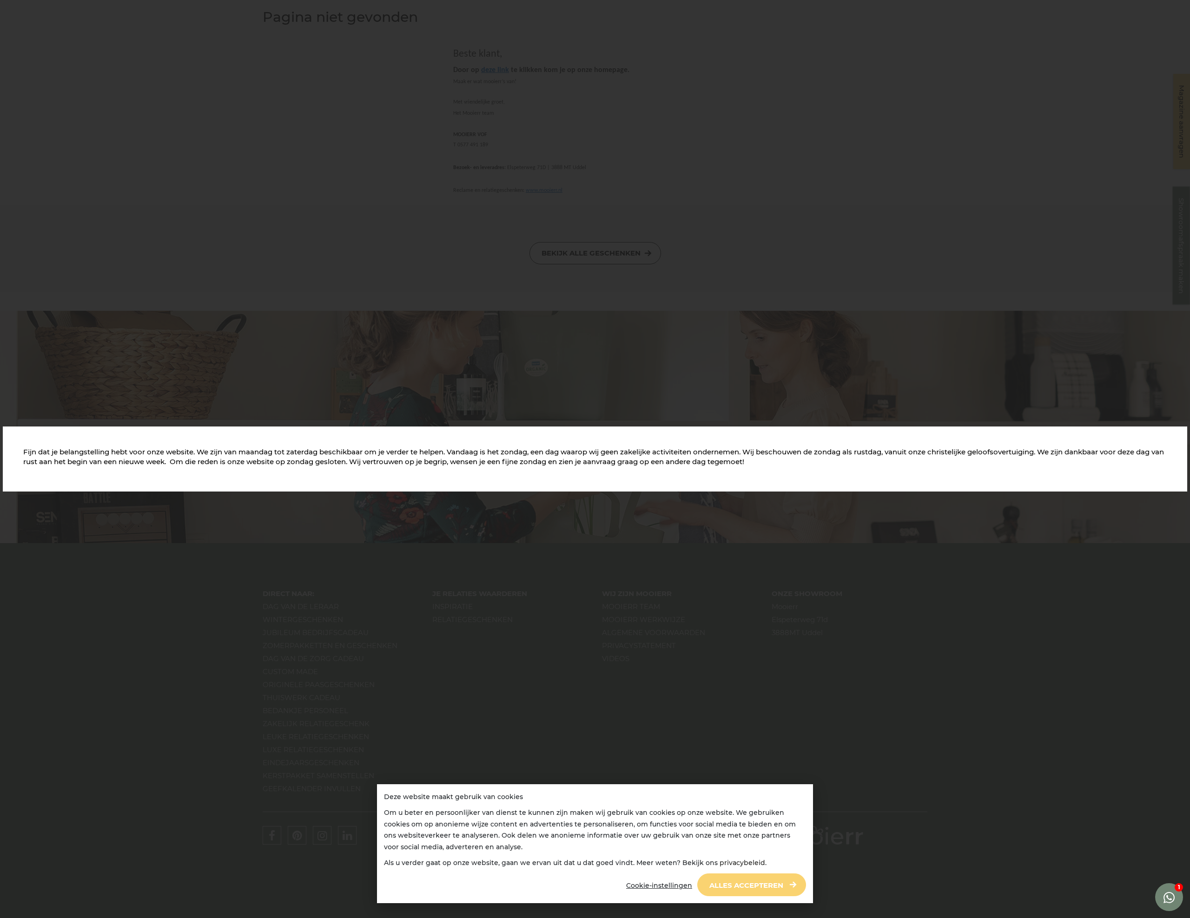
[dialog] (595, 844)
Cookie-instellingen (659, 885)
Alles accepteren (746, 885)
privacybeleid (742, 863)
